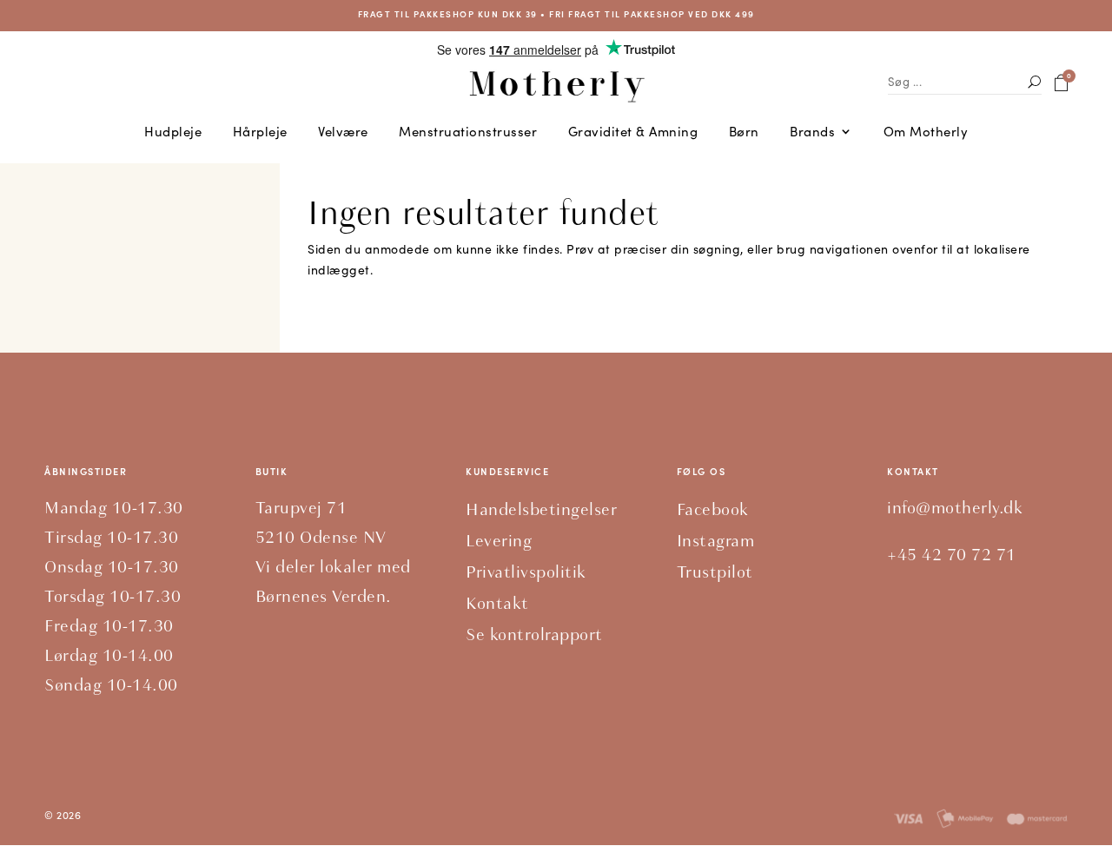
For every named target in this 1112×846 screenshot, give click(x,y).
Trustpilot (715, 572)
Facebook (713, 509)
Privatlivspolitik (526, 572)
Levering (499, 540)
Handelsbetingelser (541, 509)
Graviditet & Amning (633, 132)
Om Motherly (926, 132)
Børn (744, 132)
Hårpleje (260, 132)
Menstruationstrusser (468, 132)
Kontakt (497, 603)
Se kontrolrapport (534, 634)
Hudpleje (173, 132)
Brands (812, 132)
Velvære (343, 132)
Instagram (716, 540)
